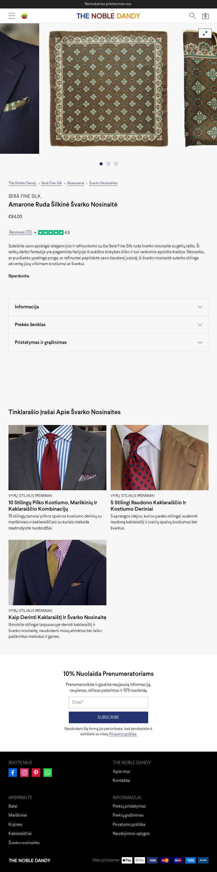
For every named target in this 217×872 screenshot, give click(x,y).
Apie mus (121, 772)
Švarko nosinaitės (24, 843)
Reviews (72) (20, 232)
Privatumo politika (129, 825)
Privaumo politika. (123, 734)
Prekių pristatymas (129, 806)
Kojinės (15, 825)
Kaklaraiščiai (20, 834)
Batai (12, 806)
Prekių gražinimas (128, 815)
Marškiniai (17, 815)
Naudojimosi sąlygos (131, 834)
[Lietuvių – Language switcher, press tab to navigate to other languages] (26, 15)
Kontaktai (121, 781)
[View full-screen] (205, 33)
